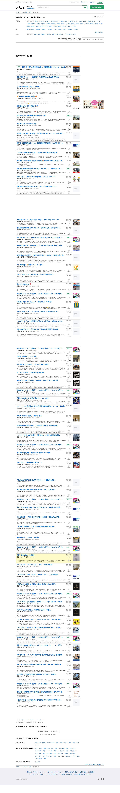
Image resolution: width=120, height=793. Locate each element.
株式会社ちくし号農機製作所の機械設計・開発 (31, 115)
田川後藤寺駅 (34, 125)
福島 (63, 748)
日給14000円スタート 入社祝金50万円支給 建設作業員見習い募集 (37, 329)
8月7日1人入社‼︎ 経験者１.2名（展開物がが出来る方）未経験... (36, 674)
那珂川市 (73, 26)
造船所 (18, 90)
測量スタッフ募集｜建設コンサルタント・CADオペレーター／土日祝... (39, 645)
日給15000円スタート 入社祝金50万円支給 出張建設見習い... (36, 274)
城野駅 (34, 79)
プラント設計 (68, 34)
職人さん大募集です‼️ (24, 284)
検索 (85, 7)
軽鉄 (18, 419)
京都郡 (50, 26)
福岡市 (36, 21)
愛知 (74, 751)
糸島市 (91, 23)
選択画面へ (38, 762)
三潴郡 (55, 26)
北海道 (40, 748)
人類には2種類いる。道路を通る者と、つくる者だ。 (33, 398)
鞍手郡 (41, 26)
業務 (18, 71)
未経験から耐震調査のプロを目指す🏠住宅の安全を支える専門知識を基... (40, 692)
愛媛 (55, 756)
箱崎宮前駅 (34, 88)
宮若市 (72, 23)
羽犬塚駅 (70, 29)
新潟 (67, 748)
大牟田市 (47, 21)
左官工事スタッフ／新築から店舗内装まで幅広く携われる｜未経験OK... (39, 664)
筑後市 (80, 21)
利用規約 (28, 772)
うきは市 (68, 23)
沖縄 (45, 758)
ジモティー (19, 12)
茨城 (63, 751)
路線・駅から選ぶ (99, 32)
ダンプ (37, 745)
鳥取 (71, 753)
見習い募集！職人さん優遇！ (26, 555)
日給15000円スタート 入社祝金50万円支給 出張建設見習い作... (38, 311)
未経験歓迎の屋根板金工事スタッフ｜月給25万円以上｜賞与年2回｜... (39, 228)
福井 (36, 751)
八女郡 (68, 26)
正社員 (25, 12)
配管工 (61, 742)
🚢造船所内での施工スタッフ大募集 (28, 86)
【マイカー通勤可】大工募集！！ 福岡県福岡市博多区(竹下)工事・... (38, 152)
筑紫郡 (28, 26)
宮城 (52, 748)
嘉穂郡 (32, 26)
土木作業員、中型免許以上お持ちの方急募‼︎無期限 (33, 364)
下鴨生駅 (44, 29)
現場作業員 (19, 180)
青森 (45, 748)
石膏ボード (19, 127)
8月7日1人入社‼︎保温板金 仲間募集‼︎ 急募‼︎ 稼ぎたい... (35, 610)
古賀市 (58, 23)
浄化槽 (18, 520)
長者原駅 (33, 509)
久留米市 (53, 21)
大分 (74, 756)
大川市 (84, 21)
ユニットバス (19, 568)
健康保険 (18, 530)
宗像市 (48, 23)
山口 (44, 756)
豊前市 (93, 21)
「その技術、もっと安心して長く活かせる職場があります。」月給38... (39, 627)
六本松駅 (33, 566)
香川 (51, 756)
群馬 (71, 751)
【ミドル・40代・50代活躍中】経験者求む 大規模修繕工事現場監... (38, 435)
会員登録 (100, 2)
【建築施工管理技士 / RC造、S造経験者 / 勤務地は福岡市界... (36, 526)
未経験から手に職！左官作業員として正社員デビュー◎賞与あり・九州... (40, 245)
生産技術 (61, 34)
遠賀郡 (59, 26)
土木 (30, 12)
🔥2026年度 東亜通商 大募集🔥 (27, 96)
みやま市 (87, 23)
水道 (18, 511)
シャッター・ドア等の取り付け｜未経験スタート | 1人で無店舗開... (38, 574)
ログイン (92, 2)
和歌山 (66, 753)
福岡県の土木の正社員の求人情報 (28, 17)
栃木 (67, 751)
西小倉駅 (50, 29)
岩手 (49, 748)
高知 (59, 756)
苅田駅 (33, 29)
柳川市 (71, 21)
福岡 (27, 69)
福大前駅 (33, 286)
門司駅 (59, 29)
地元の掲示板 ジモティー (74, 2)
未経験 (18, 109)
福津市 (62, 23)
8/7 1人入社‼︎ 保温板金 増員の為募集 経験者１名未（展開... (36, 584)
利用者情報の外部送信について (82, 774)
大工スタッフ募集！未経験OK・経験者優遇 (30, 372)
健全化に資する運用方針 (71, 772)
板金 (18, 613)
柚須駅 (33, 178)
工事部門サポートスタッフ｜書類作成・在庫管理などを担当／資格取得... (40, 655)
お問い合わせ (83, 772)
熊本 (70, 756)
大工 (35, 34)
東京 (47, 751)
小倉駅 (34, 576)
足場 (57, 742)
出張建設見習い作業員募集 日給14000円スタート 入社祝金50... (36, 489)
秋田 (56, 748)
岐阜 (36, 753)
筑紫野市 (33, 23)
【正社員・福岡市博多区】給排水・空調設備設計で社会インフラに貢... (43, 67)
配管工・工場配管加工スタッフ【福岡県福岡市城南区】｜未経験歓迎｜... (40, 143)
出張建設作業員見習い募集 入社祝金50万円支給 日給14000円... (38, 425)
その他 (73, 34)
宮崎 (36, 758)
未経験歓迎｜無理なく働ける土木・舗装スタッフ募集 (34, 453)
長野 (44, 751)
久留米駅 (34, 621)
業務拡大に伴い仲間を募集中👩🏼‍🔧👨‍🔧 (28, 106)
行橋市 (89, 21)
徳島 (47, 756)
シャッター (19, 578)
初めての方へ (84, 2)
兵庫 (51, 753)
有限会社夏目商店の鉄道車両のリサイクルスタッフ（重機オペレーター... (40, 169)
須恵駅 (33, 358)
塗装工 (66, 742)
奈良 (62, 753)
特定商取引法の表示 (66, 774)
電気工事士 (38, 742)
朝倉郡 (96, 23)
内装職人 (49, 34)
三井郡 (46, 26)
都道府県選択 (31, 8)
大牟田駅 (76, 29)
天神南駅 (38, 29)
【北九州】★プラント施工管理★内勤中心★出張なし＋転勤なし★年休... (40, 321)
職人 (18, 287)
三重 (40, 753)
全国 (36, 748)
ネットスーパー (50, 742)
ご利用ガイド (42, 774)
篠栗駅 (33, 539)
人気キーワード (98, 16)
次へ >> (42, 720)
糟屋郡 (37, 26)
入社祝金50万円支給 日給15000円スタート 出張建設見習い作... (36, 186)
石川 (74, 748)
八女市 (75, 21)
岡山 (36, 756)
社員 (18, 80)
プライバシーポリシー (39, 772)
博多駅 (28, 29)
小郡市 (28, 23)
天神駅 (55, 29)
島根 (74, 753)
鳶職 (39, 34)
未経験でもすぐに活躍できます (26, 123)
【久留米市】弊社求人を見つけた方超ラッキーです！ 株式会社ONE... (39, 619)
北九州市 (42, 21)
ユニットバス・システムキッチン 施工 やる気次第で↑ (35, 564)
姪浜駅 (33, 603)
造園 (78, 742)
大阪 (47, 753)
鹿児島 (40, 758)
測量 (53, 34)
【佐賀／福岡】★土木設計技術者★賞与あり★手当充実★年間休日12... (39, 700)
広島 (40, 756)
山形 (60, 748)
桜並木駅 (33, 366)
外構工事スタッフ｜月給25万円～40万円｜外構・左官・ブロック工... (38, 220)
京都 (55, 753)
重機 (18, 268)
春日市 (38, 23)
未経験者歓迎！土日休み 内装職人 (28, 537)
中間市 (98, 21)
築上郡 (100, 23)
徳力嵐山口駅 (35, 400)
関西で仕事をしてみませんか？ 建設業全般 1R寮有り (34, 302)
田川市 (66, 21)
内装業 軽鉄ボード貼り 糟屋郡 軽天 (29, 416)
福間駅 (64, 29)
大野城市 (43, 23)
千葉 (55, 751)
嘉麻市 (77, 23)
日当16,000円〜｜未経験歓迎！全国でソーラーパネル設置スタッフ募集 (39, 602)
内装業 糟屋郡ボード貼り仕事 (26, 356)
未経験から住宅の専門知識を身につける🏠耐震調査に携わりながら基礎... (40, 160)
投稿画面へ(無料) (97, 7)
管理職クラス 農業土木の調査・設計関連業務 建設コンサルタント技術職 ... (40, 133)
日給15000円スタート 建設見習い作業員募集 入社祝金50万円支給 (38, 77)
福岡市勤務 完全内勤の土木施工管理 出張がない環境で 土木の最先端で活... (40, 255)
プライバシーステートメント (55, 772)
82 (37, 720)
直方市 (57, 21)
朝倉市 (81, 23)
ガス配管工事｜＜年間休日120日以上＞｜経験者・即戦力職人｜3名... (38, 517)
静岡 (44, 753)
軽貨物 (43, 742)
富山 (71, 748)
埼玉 (51, 751)
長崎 (78, 756)
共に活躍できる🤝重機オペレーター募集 (29, 265)
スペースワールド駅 (37, 629)
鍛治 (18, 100)
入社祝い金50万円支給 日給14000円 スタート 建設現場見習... (36, 480)
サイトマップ (32, 774)
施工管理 (43, 34)
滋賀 (59, 753)
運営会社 (91, 772)
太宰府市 (53, 23)
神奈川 (59, 751)
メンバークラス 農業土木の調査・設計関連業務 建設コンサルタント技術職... (41, 406)
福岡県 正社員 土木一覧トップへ (95, 764)
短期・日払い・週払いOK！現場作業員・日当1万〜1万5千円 (36, 177)
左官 (18, 249)
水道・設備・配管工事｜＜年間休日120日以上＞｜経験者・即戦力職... (39, 507)
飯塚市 (62, 21)
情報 (18, 315)
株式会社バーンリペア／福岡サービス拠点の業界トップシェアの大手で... (40, 237)
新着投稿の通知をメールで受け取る (93, 39)
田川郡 (64, 26)
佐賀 (67, 756)
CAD (57, 34)
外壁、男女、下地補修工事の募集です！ (29, 462)
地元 (18, 333)
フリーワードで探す (53, 774)
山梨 (40, 751)
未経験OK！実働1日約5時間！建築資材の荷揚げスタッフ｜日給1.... (38, 380)
